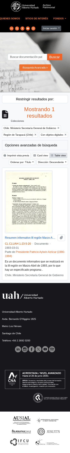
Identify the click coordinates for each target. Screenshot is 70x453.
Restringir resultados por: (35, 99)
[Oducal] (48, 441)
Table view (60, 155)
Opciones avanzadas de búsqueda (31, 145)
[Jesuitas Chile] (21, 431)
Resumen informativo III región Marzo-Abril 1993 (30, 237)
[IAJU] (47, 420)
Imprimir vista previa (18, 155)
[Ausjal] (21, 420)
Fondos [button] (58, 18)
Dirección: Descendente (51, 162)
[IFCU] (19, 441)
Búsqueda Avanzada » (35, 67)
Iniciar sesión (50, 28)
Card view (42, 155)
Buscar (54, 57)
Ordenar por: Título (21, 162)
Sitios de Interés (36, 18)
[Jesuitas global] (49, 431)
